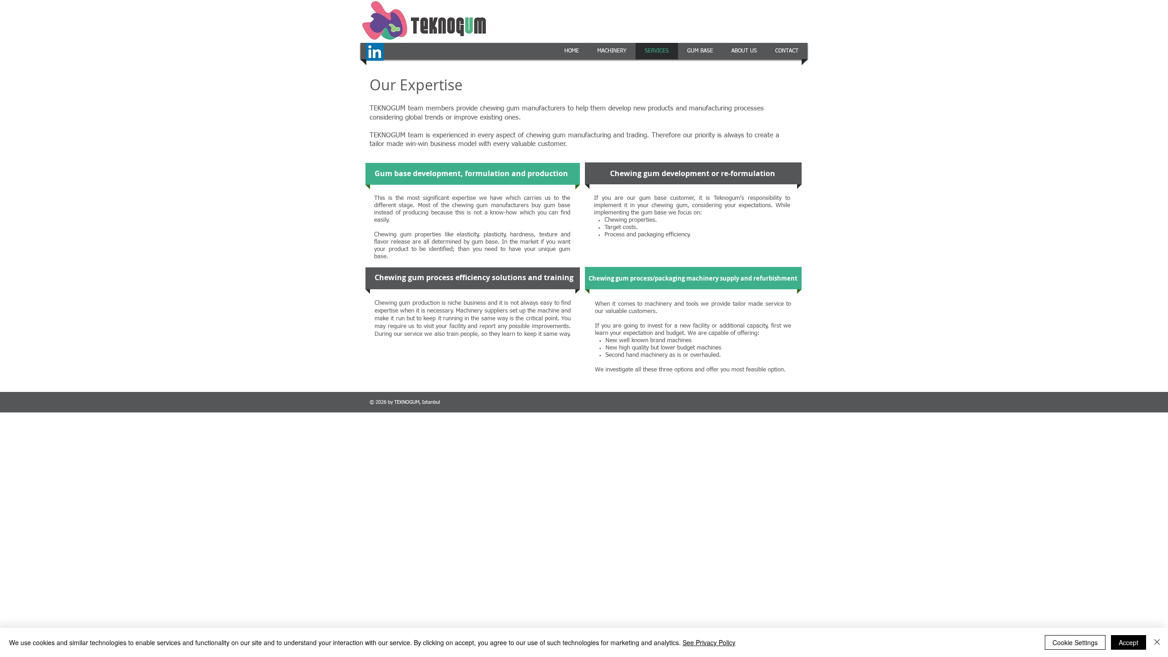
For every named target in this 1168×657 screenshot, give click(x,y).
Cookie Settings (1075, 642)
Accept (1128, 642)
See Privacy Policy (709, 642)
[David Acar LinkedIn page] (375, 52)
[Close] (1157, 642)
